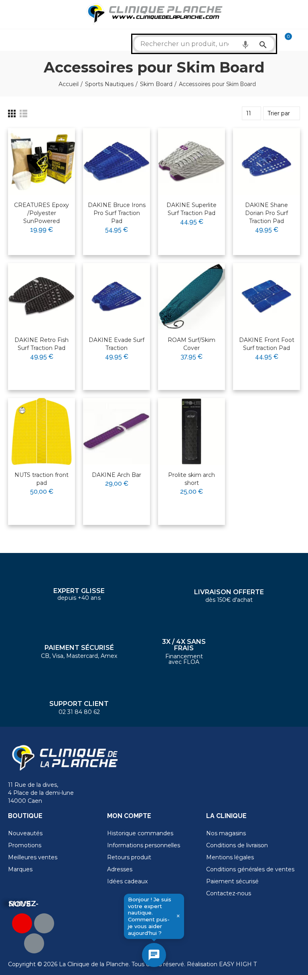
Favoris (52, 145)
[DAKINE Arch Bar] (116, 431)
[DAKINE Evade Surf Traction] (116, 296)
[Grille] (12, 113)
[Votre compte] (300, 40)
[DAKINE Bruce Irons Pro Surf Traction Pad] (116, 161)
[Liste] (23, 113)
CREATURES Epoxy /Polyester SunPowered (41, 213)
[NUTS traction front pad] (41, 431)
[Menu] (12, 14)
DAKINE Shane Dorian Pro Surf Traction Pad (266, 213)
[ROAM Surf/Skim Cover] (191, 296)
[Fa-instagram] (34, 943)
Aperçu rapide (49, 160)
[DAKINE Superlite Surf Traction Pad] (191, 161)
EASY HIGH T (238, 964)
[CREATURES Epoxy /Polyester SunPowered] (41, 161)
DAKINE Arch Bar (116, 474)
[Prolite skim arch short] (191, 431)
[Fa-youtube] (22, 923)
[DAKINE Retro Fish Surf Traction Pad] (41, 296)
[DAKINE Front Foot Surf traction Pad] (266, 296)
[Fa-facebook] (44, 923)
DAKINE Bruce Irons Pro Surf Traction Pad (117, 213)
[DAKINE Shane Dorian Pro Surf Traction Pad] (266, 161)
